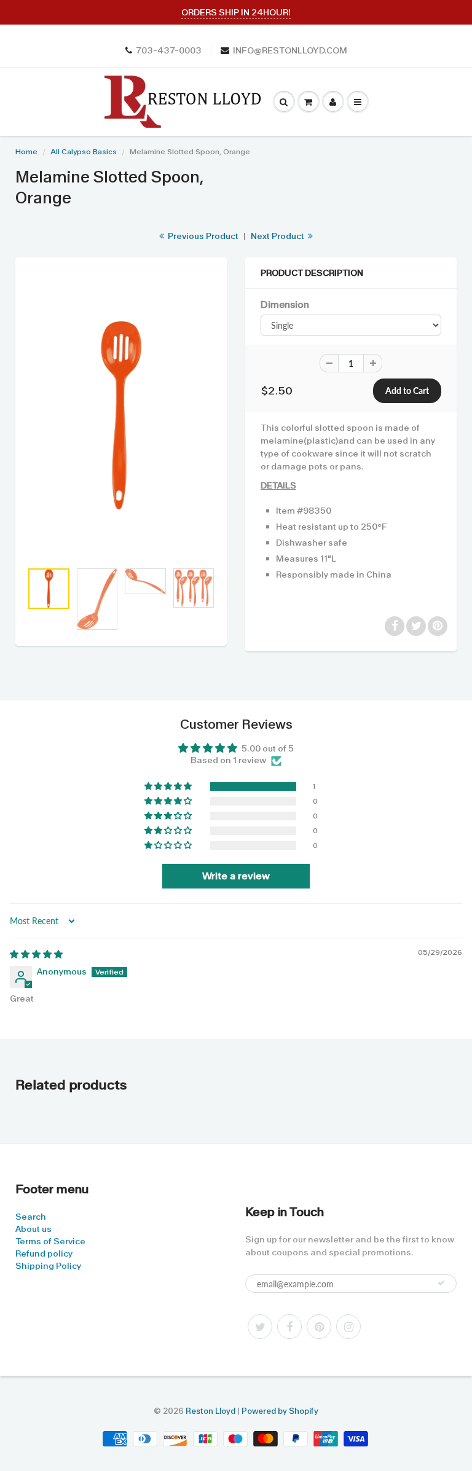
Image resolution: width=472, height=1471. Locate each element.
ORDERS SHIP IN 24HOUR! (236, 12)
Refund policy (44, 1253)
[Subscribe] (441, 1283)
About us (33, 1228)
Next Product (278, 235)
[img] (36, 954)
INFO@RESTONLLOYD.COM (290, 50)
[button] (169, 786)
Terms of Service (50, 1241)
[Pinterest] (319, 1326)
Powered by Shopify (280, 1411)
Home (26, 152)
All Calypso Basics (83, 152)
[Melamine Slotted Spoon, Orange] (121, 415)
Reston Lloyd (210, 1411)
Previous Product (202, 235)
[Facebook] (289, 1326)
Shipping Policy (48, 1265)
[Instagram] (348, 1326)
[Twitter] (260, 1326)
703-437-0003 (169, 50)
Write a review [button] (236, 875)
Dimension (285, 305)
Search (30, 1216)
